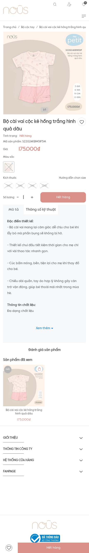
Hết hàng (63, 197)
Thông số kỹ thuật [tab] (41, 209)
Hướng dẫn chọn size (72, 177)
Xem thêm (43, 328)
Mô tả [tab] (13, 209)
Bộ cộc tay (28, 27)
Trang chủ (9, 27)
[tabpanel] (23, 394)
